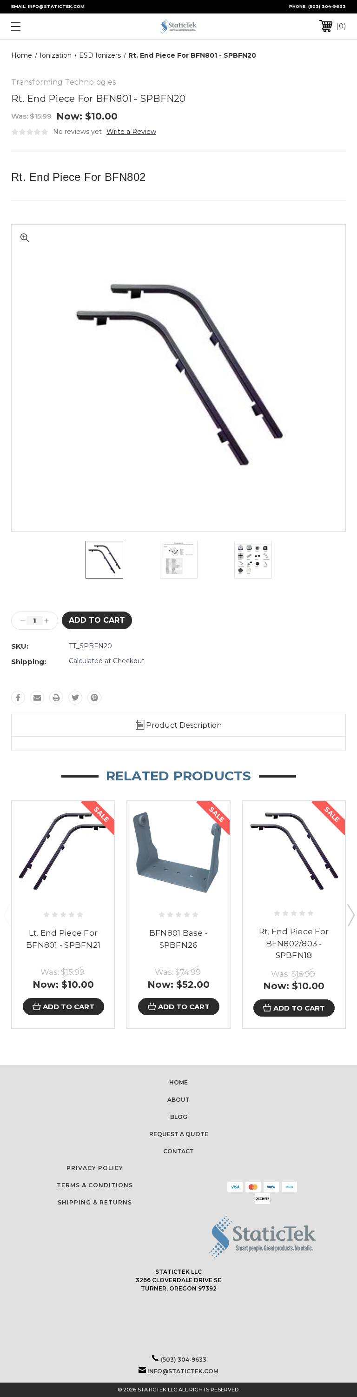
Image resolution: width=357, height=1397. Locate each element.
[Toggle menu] (44, 26)
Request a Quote (178, 1134)
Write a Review (131, 131)
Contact (178, 1151)
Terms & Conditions (95, 1185)
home (178, 1082)
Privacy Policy (94, 1167)
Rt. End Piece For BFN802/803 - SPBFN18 (294, 943)
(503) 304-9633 (327, 6)
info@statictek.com (182, 1371)
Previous (6, 914)
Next (350, 914)
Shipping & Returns (95, 1202)
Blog (178, 1116)
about (178, 1099)
